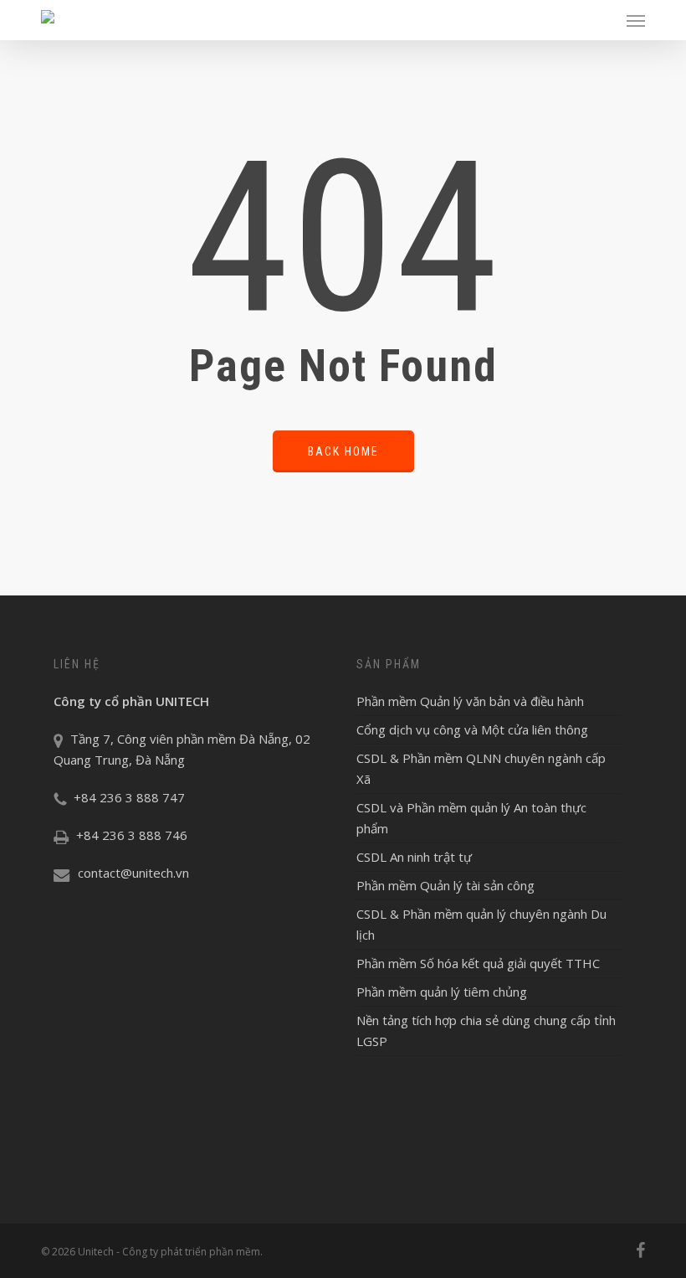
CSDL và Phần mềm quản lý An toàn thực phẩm (471, 818)
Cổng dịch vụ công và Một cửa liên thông (472, 729)
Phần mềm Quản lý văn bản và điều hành (470, 701)
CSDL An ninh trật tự (414, 856)
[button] (636, 20)
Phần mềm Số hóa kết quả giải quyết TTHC (478, 963)
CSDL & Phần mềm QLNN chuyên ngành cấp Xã (481, 768)
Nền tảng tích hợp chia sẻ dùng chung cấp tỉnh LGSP (486, 1030)
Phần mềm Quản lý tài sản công (445, 885)
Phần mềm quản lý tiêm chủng (441, 991)
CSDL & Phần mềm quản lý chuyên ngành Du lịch (481, 924)
